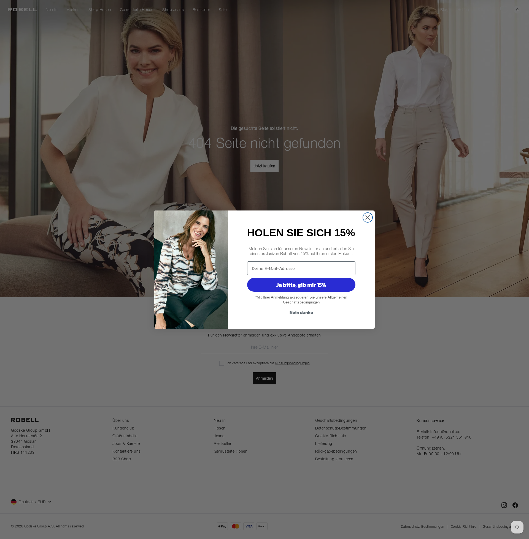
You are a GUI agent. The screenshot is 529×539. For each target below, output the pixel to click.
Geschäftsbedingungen (301, 302)
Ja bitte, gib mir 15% (301, 285)
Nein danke (301, 312)
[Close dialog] (368, 217)
